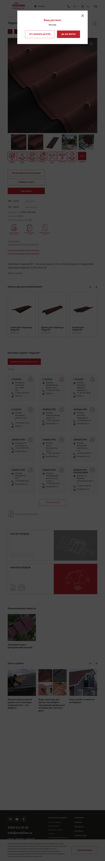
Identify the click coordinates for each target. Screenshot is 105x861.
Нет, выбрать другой (39, 34)
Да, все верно (68, 34)
